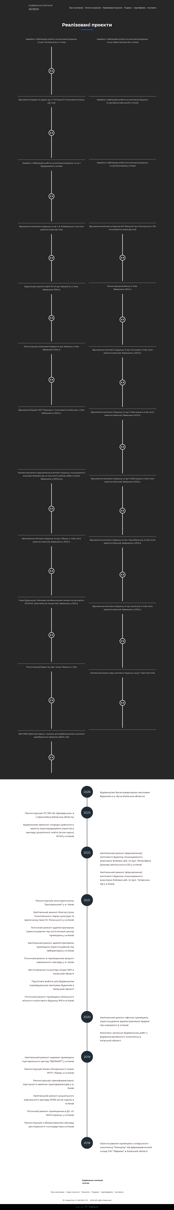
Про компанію (76, 8)
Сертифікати (140, 8)
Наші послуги (73, 1192)
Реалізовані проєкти (112, 8)
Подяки (128, 8)
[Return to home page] (22, 8)
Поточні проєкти (93, 8)
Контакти (151, 8)
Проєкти (85, 1192)
